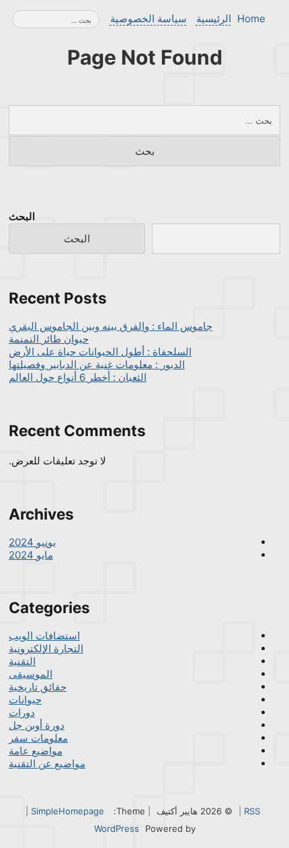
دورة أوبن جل (37, 725)
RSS (252, 811)
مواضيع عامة (36, 750)
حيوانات (25, 699)
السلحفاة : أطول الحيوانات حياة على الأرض (100, 351)
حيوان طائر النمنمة (49, 338)
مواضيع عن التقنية (47, 763)
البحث (22, 216)
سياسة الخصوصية (148, 18)
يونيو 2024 (32, 542)
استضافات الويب (44, 635)
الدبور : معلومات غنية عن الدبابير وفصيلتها (97, 364)
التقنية (22, 661)
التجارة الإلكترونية (46, 648)
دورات (22, 712)
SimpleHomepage (67, 811)
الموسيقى (30, 674)
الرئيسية (213, 18)
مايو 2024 (31, 555)
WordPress (116, 828)
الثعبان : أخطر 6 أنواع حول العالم (78, 377)
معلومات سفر (38, 738)
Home (251, 18)
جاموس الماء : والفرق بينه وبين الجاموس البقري (110, 326)
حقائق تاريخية (38, 686)
